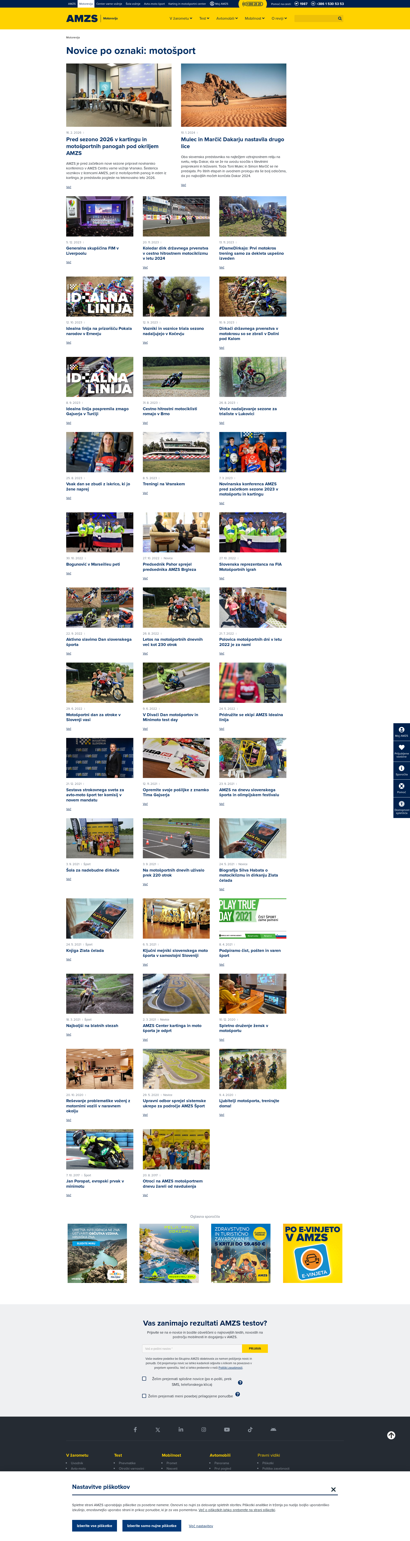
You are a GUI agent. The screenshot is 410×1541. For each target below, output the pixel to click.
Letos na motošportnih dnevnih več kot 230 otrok (173, 642)
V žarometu (77, 1455)
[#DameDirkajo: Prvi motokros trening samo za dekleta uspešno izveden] (252, 216)
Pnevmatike (127, 1463)
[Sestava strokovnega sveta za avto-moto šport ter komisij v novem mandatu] (99, 758)
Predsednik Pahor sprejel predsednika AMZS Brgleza (169, 567)
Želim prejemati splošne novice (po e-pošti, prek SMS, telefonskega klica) (192, 1381)
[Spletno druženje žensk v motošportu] (252, 994)
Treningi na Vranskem (164, 484)
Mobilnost (171, 1455)
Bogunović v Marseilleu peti (93, 564)
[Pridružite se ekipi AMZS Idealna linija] (252, 683)
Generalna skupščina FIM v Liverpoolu (92, 250)
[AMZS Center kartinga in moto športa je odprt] (176, 994)
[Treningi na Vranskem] (176, 452)
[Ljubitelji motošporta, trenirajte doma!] (252, 1069)
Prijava (255, 1348)
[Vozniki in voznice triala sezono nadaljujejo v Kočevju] (176, 297)
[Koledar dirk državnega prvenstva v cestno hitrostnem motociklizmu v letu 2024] (176, 216)
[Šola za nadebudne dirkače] (99, 838)
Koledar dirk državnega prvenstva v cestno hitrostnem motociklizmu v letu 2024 (175, 253)
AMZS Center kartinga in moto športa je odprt (172, 1028)
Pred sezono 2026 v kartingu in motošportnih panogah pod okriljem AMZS (112, 146)
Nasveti (172, 1468)
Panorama (221, 1463)
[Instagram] (203, 1429)
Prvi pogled (222, 1468)
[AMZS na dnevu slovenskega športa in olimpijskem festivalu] (252, 758)
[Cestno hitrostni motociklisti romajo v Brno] (176, 377)
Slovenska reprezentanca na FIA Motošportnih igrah (250, 567)
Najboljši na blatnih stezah (92, 1026)
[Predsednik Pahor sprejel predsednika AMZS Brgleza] (176, 532)
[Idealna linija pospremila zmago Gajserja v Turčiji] (99, 377)
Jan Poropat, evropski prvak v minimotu (95, 1183)
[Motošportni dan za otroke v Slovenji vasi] (99, 683)
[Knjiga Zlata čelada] (99, 918)
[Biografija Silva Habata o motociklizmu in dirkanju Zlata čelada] (252, 838)
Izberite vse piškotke (94, 1525)
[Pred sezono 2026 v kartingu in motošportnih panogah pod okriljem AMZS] (119, 95)
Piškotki (268, 1463)
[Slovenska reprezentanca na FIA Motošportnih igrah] (252, 532)
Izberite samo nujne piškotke (152, 1525)
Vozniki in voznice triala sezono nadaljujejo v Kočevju (173, 331)
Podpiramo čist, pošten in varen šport (250, 953)
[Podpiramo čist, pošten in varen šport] (252, 918)
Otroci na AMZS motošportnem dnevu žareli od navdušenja (173, 1183)
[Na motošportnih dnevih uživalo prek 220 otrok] (176, 838)
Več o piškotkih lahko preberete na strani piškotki (237, 1509)
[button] (340, 18)
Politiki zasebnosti (230, 1367)
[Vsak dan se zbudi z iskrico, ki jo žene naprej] (99, 452)
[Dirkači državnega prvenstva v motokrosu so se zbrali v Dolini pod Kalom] (252, 297)
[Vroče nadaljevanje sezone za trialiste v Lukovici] (252, 377)
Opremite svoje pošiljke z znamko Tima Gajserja (176, 792)
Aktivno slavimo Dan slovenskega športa (99, 642)
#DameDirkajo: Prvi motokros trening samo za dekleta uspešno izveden (251, 253)
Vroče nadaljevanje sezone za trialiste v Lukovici (248, 411)
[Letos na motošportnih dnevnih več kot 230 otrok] (176, 607)
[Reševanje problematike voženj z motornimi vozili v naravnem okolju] (99, 1069)
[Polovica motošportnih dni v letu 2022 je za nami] (252, 607)
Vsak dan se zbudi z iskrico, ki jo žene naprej (98, 486)
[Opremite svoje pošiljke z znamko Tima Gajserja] (176, 758)
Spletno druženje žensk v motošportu (243, 1028)
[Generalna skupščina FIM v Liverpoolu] (99, 216)
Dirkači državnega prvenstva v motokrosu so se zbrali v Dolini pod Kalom (249, 333)
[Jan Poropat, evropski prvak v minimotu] (99, 1149)
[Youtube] (227, 1429)
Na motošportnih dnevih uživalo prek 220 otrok (173, 872)
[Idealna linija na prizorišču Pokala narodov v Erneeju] (99, 297)
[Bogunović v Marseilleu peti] (99, 532)
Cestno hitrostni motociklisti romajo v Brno (170, 411)
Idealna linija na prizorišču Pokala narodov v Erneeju (99, 331)
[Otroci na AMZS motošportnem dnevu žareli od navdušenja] (176, 1149)
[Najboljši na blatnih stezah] (99, 994)
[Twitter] (158, 1429)
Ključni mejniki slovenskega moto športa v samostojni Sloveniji (175, 953)
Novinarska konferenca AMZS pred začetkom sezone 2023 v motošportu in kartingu (248, 489)
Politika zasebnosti (275, 1468)
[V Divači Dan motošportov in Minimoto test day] (176, 683)
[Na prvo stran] (82, 18)
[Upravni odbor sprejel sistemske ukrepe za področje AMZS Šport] (176, 1069)
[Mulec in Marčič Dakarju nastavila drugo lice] (233, 95)
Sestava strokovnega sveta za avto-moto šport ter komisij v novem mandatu (95, 795)
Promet (172, 1463)
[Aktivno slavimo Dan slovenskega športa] (99, 607)
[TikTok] (250, 1429)
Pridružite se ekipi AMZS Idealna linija (251, 717)
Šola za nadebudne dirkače (92, 870)
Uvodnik (77, 1463)
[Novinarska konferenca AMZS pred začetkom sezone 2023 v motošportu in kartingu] (252, 452)
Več (68, 187)
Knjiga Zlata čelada (85, 950)
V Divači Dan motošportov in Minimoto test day (170, 717)
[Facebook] (135, 1429)
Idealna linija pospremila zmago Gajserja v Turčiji (97, 411)
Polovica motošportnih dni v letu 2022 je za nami (250, 642)
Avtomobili (220, 1455)
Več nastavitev (201, 1525)
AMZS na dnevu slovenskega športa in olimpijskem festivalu (249, 792)
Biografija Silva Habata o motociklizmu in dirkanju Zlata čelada (248, 875)
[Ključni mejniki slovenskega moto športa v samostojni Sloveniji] (176, 918)
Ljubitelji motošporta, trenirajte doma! (249, 1103)
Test (118, 1455)
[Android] (273, 1429)
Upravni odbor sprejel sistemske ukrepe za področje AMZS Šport (174, 1103)
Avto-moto (78, 1468)
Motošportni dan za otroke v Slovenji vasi (93, 717)
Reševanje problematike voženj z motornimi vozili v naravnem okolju (98, 1106)
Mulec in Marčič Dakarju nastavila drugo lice (232, 142)
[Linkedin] (180, 1429)
